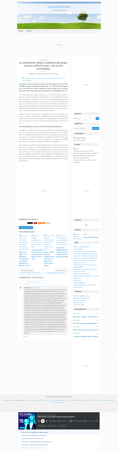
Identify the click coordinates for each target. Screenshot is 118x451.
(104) (78, 303)
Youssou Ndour (78, 287)
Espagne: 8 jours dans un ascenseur (85, 265)
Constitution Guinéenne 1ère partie (84, 251)
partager (53, 425)
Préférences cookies (59, 402)
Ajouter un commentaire (33, 282)
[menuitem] (21, 31)
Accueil (20, 31)
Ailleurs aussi (43, 60)
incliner (22, 121)
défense (63, 101)
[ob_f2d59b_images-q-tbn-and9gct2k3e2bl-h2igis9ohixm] (43, 80)
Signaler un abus (61, 400)
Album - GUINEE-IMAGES (81, 247)
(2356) (81, 296)
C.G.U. (68, 400)
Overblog (69, 397)
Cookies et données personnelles (106, 400)
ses (61, 149)
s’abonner (43, 425)
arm (46, 99)
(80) (78, 305)
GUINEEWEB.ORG (59, 7)
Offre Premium (92, 400)
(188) (79, 300)
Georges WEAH (78, 267)
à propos (63, 425)
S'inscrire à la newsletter (26, 227)
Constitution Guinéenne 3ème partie (85, 256)
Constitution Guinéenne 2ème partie (85, 254)
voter (65, 91)
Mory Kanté (77, 280)
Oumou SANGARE (79, 283)
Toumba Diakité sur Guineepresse (84, 285)
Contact (29, 31)
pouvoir (48, 95)
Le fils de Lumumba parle (81, 274)
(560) (81, 298)
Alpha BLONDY (78, 249)
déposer (42, 118)
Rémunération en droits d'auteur (80, 400)
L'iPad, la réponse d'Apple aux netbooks (86, 276)
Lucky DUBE (77, 278)
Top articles (47, 400)
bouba (86, 160)
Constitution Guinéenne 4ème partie (85, 258)
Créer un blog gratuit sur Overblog (34, 400)
